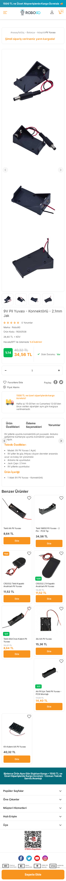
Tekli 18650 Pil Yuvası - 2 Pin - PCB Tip (48, 529)
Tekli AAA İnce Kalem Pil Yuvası (15, 640)
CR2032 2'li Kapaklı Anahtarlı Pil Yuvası (45, 585)
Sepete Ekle (33, 874)
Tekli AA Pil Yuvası (12, 528)
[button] (55, 382)
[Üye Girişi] (53, 12)
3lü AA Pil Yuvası (44, 639)
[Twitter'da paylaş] (61, 382)
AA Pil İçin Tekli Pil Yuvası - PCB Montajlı (48, 692)
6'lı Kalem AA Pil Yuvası (15, 746)
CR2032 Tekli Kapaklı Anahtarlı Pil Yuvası (14, 585)
